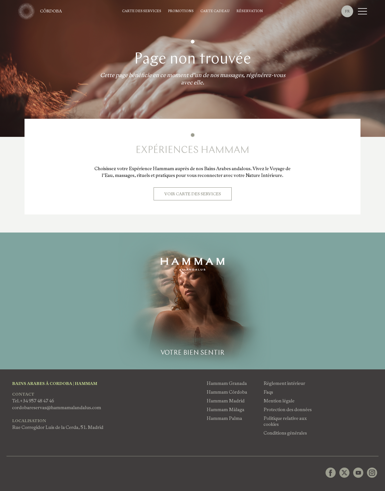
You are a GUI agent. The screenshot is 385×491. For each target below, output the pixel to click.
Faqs (268, 392)
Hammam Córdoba (227, 392)
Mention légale (279, 401)
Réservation (249, 11)
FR (347, 11)
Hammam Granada (227, 383)
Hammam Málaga (225, 410)
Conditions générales (285, 433)
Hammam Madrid (226, 401)
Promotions (181, 11)
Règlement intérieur (284, 383)
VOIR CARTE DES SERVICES (192, 193)
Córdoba (51, 11)
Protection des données (288, 410)
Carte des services (141, 11)
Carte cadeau (215, 11)
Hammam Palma (224, 418)
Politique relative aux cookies (285, 421)
